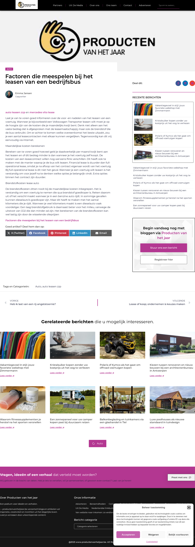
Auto (9, 69)
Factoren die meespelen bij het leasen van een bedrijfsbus (42, 220)
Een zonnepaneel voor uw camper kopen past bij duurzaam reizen (159, 206)
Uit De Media (76, 5)
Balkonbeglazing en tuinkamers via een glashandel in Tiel (122, 421)
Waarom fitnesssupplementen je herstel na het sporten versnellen (162, 199)
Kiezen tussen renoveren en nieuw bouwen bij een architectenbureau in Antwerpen (172, 153)
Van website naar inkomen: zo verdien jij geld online (102, 512)
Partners (57, 5)
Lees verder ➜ (7, 375)
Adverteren (145, 5)
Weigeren (153, 534)
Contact (128, 5)
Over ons (94, 5)
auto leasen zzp (15, 112)
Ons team (111, 5)
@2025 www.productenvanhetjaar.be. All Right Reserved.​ (97, 542)
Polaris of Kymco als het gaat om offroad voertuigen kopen (173, 137)
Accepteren (128, 534)
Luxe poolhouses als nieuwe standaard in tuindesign (167, 421)
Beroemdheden (98, 504)
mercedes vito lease (42, 112)
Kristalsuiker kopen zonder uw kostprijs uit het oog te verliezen (172, 122)
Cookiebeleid (152, 541)
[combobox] (168, 5)
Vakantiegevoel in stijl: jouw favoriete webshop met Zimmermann (170, 108)
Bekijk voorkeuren (178, 534)
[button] (188, 507)
